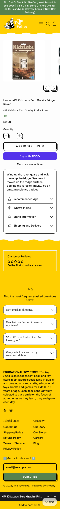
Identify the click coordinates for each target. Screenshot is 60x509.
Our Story (39, 427)
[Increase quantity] (55, 496)
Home (7, 100)
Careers (38, 437)
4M (5, 115)
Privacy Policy (12, 448)
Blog (36, 443)
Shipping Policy (13, 432)
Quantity (8, 129)
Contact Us (10, 427)
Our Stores (40, 432)
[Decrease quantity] (48, 496)
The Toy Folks (21, 485)
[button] (47, 23)
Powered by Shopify (43, 485)
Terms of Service (13, 443)
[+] (19, 135)
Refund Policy (12, 437)
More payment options (30, 164)
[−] (6, 135)
